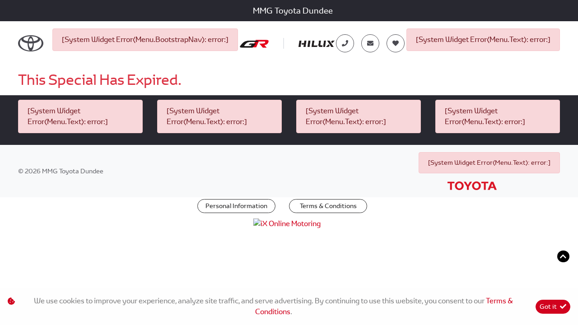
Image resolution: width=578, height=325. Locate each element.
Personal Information (236, 206)
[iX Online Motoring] (289, 223)
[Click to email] (370, 43)
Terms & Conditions (328, 206)
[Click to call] (345, 43)
